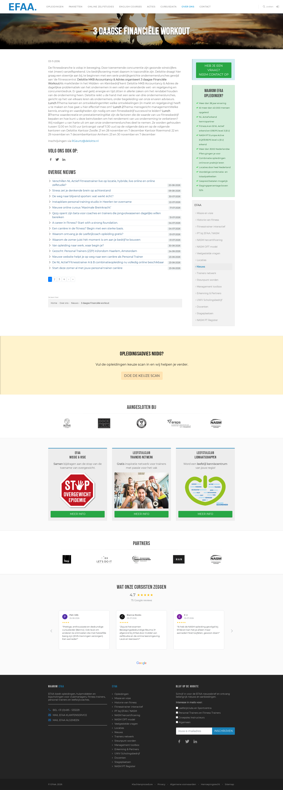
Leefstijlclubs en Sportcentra (194, 708)
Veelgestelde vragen (208, 253)
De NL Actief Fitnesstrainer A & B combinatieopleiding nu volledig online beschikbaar (108, 262)
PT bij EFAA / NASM (207, 233)
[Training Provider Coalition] (104, 423)
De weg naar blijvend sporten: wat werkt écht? (82, 196)
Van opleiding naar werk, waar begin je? (78, 245)
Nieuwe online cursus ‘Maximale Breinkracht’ (81, 207)
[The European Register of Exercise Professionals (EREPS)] (141, 423)
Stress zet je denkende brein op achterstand (81, 190)
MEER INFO (77, 513)
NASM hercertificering (209, 240)
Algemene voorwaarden (183, 784)
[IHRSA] (216, 559)
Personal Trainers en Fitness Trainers (199, 712)
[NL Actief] (216, 423)
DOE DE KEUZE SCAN (142, 376)
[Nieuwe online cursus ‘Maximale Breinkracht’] (50, 208)
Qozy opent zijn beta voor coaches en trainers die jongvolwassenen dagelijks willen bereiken (106, 215)
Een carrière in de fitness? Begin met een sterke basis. (87, 228)
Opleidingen (55, 6)
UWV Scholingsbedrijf (209, 300)
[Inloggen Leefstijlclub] (277, 7)
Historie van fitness (207, 219)
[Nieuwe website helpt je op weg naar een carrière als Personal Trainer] (50, 257)
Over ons (188, 6)
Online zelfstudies (101, 6)
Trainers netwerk (206, 273)
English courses (130, 6)
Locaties (201, 260)
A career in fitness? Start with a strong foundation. (85, 222)
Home (54, 303)
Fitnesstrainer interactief (210, 226)
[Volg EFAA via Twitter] (187, 741)
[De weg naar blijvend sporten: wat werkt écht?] (50, 196)
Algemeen (184, 722)
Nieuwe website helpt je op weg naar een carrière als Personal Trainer (97, 256)
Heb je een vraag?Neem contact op (214, 70)
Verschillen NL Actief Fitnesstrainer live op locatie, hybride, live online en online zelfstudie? (103, 183)
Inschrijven (223, 730)
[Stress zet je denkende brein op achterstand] (50, 191)
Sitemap (229, 784)
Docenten (202, 306)
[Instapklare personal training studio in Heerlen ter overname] (50, 202)
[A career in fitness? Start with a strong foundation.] (50, 223)
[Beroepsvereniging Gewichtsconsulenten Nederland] (104, 559)
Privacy (161, 784)
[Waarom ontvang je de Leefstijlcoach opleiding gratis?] (50, 234)
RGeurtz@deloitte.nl (85, 141)
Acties (151, 6)
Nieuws (74, 303)
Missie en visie (204, 213)
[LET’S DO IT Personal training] (66, 559)
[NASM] (179, 423)
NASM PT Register (207, 320)
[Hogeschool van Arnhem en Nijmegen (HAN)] (141, 559)
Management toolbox (209, 286)
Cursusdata (168, 6)
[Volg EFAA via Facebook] (179, 741)
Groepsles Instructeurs (191, 717)
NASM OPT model (206, 246)
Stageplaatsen (204, 313)
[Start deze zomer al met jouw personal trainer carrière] (50, 268)
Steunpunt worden (207, 279)
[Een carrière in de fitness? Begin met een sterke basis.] (50, 229)
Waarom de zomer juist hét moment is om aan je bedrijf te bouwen (96, 239)
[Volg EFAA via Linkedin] (195, 741)
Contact (205, 6)
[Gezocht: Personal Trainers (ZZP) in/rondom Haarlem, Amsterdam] (50, 251)
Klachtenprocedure (142, 784)
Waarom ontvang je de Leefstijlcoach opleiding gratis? (87, 234)
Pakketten (76, 6)
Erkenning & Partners (208, 293)
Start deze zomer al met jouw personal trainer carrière (87, 268)
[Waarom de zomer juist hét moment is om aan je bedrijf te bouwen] (50, 240)
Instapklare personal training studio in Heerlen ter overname (92, 201)
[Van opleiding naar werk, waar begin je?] (50, 246)
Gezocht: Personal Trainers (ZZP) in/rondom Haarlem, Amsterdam (94, 251)
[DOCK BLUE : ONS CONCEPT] (67, 423)
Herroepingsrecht (210, 784)
